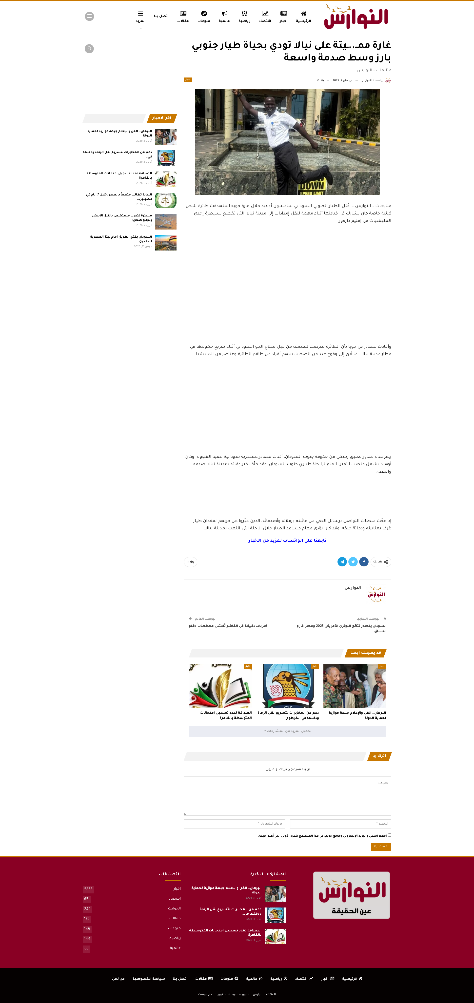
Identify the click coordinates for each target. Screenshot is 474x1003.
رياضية (244, 21)
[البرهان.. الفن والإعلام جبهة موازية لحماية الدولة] (354, 686)
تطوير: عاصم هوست (212, 994)
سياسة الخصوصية (149, 979)
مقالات (183, 21)
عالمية (224, 21)
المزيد (140, 21)
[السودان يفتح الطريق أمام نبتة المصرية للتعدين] (166, 243)
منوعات (204, 21)
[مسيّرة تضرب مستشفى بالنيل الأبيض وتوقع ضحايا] (166, 222)
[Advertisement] (287, 306)
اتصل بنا (161, 16)
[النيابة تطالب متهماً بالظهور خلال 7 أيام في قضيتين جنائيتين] (166, 201)
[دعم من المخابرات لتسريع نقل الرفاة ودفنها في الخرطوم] (287, 686)
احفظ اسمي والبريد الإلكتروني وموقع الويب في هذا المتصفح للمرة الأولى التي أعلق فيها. (322, 836)
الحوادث (174, 909)
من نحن (118, 979)
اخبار (283, 21)
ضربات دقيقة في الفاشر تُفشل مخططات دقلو (228, 626)
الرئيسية (303, 21)
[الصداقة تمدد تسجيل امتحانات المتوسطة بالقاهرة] (220, 686)
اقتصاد (265, 21)
